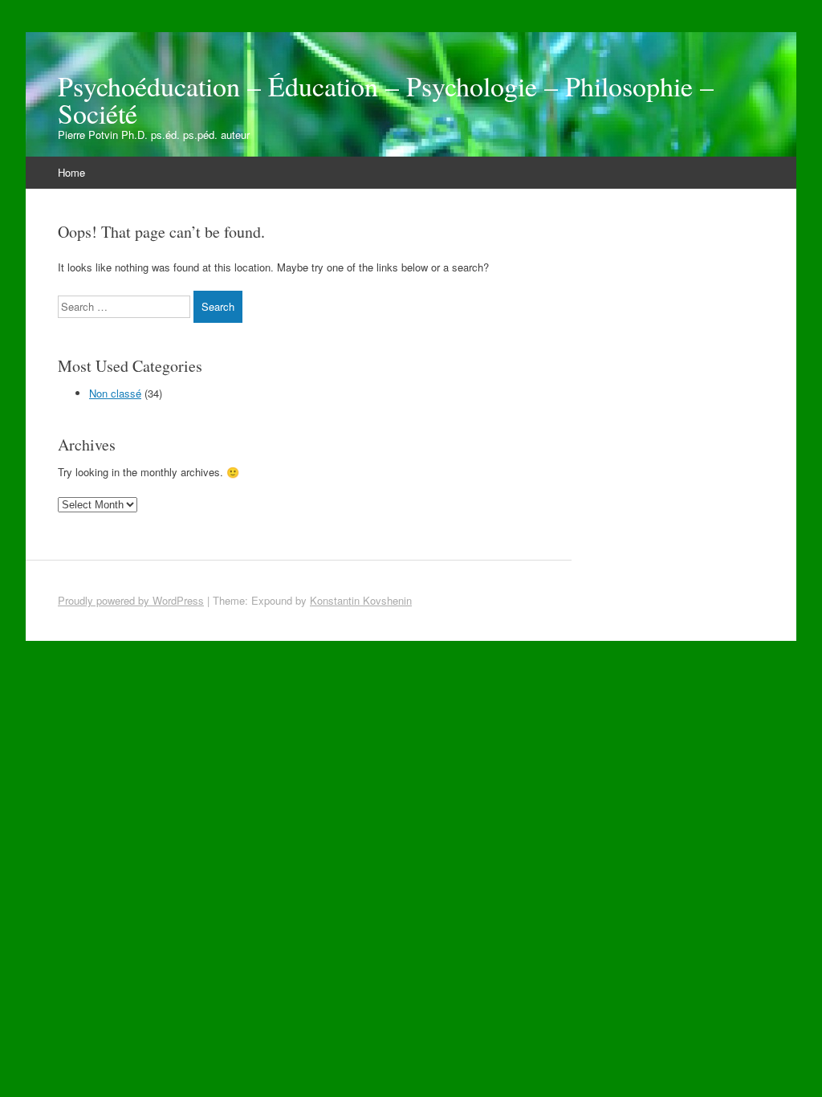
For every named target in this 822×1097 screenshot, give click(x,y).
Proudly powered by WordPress (131, 600)
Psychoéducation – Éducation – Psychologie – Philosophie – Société (386, 99)
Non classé (115, 393)
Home (71, 172)
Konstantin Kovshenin (361, 600)
